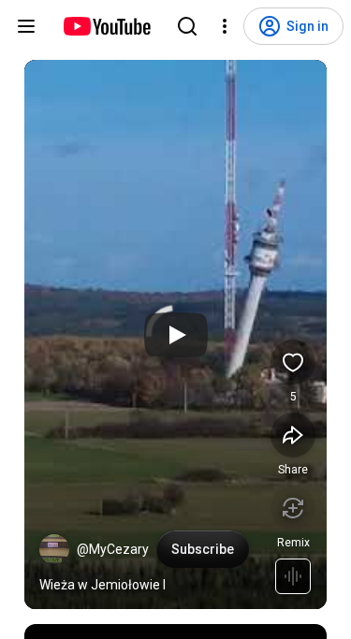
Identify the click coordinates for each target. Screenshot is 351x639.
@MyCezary (113, 549)
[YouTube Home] (106, 26)
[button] (54, 549)
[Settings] (224, 26)
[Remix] (293, 508)
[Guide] (26, 26)
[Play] (176, 334)
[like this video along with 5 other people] (293, 362)
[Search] (187, 26)
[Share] (293, 435)
